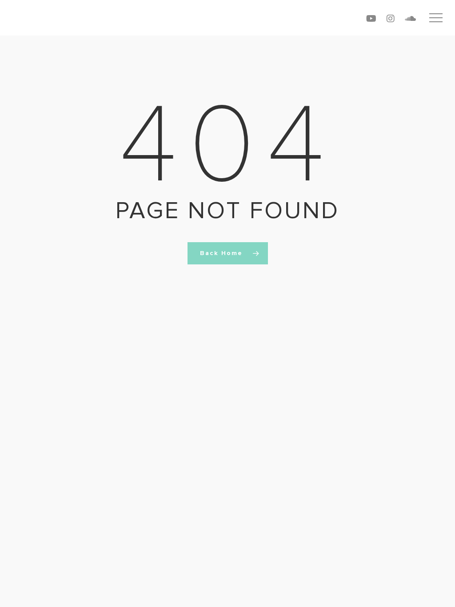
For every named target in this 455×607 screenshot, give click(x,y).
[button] (436, 18)
